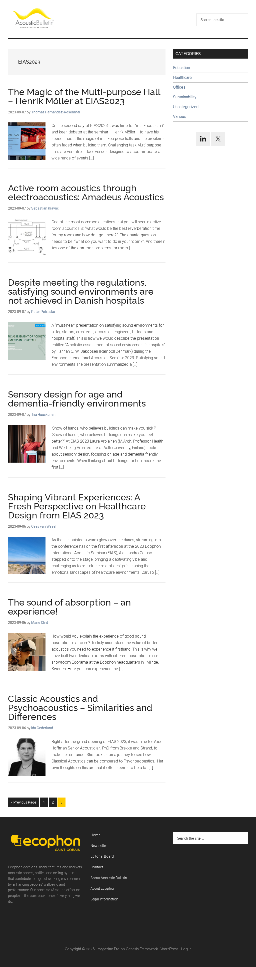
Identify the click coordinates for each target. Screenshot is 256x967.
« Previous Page (23, 803)
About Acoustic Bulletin (108, 878)
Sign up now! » (215, 951)
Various (179, 116)
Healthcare (182, 77)
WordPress (169, 949)
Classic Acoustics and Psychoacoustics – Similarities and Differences (80, 707)
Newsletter (98, 846)
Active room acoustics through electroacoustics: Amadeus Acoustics (86, 192)
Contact (96, 867)
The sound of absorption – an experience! (69, 607)
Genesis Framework (142, 949)
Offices (179, 87)
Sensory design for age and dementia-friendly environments (77, 399)
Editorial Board (102, 856)
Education (181, 67)
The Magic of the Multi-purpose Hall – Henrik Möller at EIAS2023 (84, 96)
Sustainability (184, 97)
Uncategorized (185, 106)
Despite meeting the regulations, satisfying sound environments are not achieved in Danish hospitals (81, 291)
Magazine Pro (109, 949)
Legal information (104, 899)
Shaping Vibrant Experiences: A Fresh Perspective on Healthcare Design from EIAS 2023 (77, 506)
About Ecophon (102, 888)
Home (95, 835)
